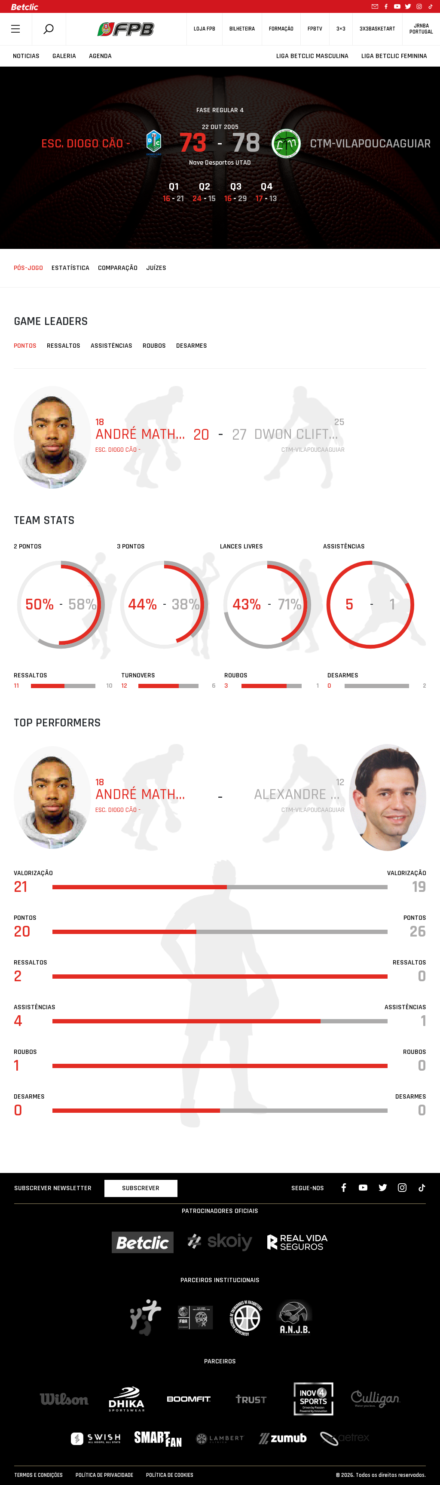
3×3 (340, 29)
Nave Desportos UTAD (220, 163)
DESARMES (191, 345)
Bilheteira (242, 29)
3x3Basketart (377, 29)
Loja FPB (204, 29)
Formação (281, 29)
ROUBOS (154, 345)
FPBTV (315, 29)
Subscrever (140, 1188)
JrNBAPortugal (421, 28)
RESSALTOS (63, 345)
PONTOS (25, 345)
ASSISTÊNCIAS (111, 345)
